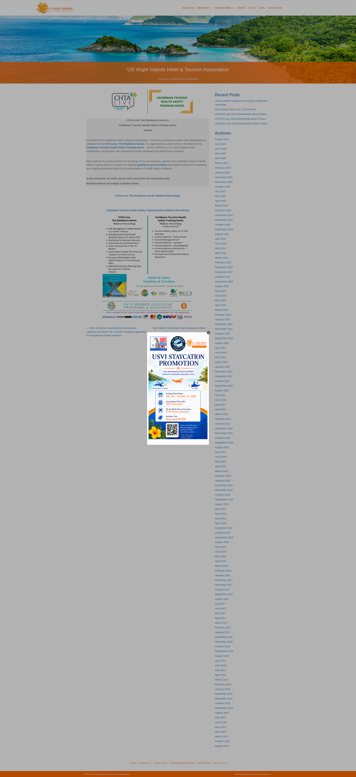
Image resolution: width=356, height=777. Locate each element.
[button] (208, 332)
